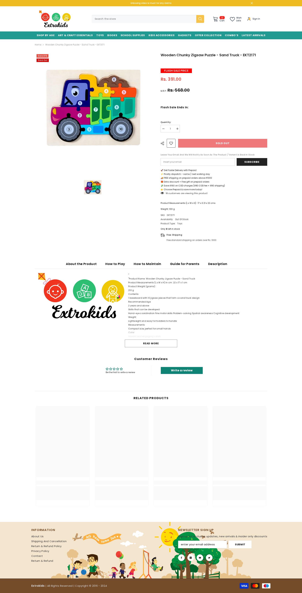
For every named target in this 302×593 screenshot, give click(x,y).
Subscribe (251, 162)
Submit (240, 544)
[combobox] (144, 19)
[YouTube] (200, 557)
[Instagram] (190, 557)
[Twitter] (209, 557)
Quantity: (166, 122)
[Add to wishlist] (171, 143)
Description (217, 264)
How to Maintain (147, 264)
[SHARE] (164, 143)
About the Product (81, 264)
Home (38, 44)
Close (251, 3)
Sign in (256, 19)
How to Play (115, 264)
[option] (92, 110)
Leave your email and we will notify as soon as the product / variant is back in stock (207, 154)
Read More (151, 343)
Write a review (182, 370)
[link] (62, 483)
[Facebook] (181, 557)
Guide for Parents (184, 264)
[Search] (148, 19)
